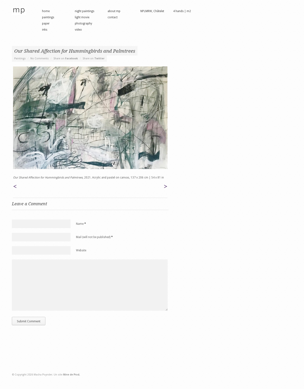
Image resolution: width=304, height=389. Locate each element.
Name (81, 223)
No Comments (39, 58)
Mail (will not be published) (94, 237)
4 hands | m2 (182, 11)
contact (113, 17)
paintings (48, 17)
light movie (82, 17)
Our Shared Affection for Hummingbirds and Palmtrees (74, 51)
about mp (114, 11)
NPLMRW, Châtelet (152, 11)
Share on (65, 58)
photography (83, 23)
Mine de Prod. (71, 374)
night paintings (84, 11)
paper (46, 23)
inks (44, 29)
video (78, 29)
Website (81, 250)
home (46, 11)
